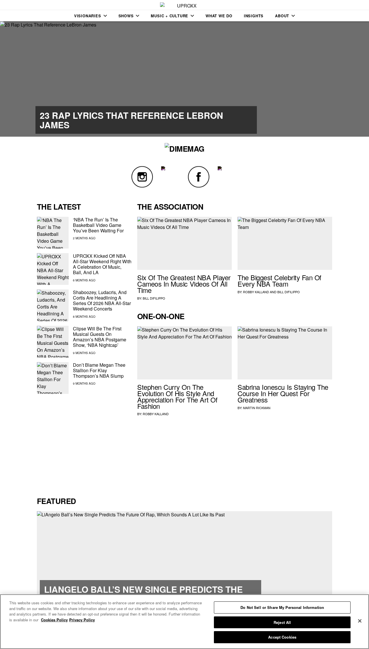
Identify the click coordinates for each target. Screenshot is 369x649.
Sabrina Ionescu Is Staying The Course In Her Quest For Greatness (283, 393)
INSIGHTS (253, 15)
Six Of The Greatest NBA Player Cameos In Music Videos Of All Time (184, 283)
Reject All (282, 622)
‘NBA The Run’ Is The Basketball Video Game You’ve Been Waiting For (98, 225)
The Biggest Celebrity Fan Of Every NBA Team (279, 280)
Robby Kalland (256, 291)
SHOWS (126, 15)
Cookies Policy (54, 619)
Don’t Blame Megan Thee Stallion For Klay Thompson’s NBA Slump (99, 370)
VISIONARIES (87, 15)
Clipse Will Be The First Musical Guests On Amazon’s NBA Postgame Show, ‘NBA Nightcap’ (99, 337)
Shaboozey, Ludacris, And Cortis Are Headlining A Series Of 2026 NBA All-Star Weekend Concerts (102, 300)
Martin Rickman (256, 407)
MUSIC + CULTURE (169, 15)
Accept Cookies (282, 637)
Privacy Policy (82, 619)
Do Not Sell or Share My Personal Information (282, 607)
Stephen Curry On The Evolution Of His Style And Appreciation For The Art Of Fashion (177, 396)
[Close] (359, 621)
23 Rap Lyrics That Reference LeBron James (131, 120)
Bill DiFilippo (154, 298)
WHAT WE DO (219, 15)
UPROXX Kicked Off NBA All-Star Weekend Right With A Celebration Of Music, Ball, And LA (102, 264)
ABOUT (282, 15)
